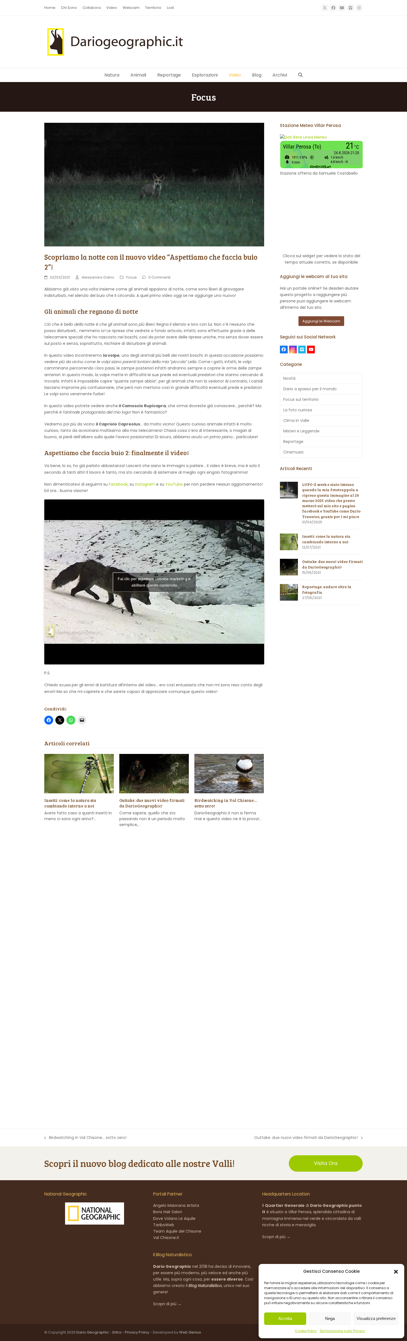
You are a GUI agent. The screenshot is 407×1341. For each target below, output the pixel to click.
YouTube (174, 484)
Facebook (118, 484)
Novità (289, 378)
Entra (116, 1332)
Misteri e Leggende (301, 431)
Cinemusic (293, 452)
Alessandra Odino (98, 277)
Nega (330, 1318)
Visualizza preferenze (376, 1318)
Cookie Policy (306, 1331)
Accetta (285, 1318)
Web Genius (190, 1332)
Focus (131, 277)
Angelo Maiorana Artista (176, 1205)
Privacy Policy (137, 1332)
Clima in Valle (296, 420)
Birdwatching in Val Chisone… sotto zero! (85, 1138)
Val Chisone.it (166, 1237)
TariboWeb (163, 1225)
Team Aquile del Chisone (177, 1231)
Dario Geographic (92, 1332)
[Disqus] (154, 913)
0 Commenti (159, 277)
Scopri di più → (167, 1304)
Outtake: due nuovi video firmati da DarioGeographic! (152, 803)
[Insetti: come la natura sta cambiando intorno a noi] (79, 773)
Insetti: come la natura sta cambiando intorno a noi (70, 803)
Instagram (145, 484)
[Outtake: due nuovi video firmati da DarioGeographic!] (154, 773)
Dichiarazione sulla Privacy (342, 1331)
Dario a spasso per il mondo (310, 389)
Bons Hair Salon (167, 1212)
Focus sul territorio (301, 399)
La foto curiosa (297, 410)
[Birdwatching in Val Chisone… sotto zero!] (229, 773)
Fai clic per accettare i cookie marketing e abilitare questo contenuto (154, 582)
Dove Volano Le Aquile (174, 1218)
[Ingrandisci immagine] (154, 184)
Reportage (293, 441)
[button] (396, 1271)
